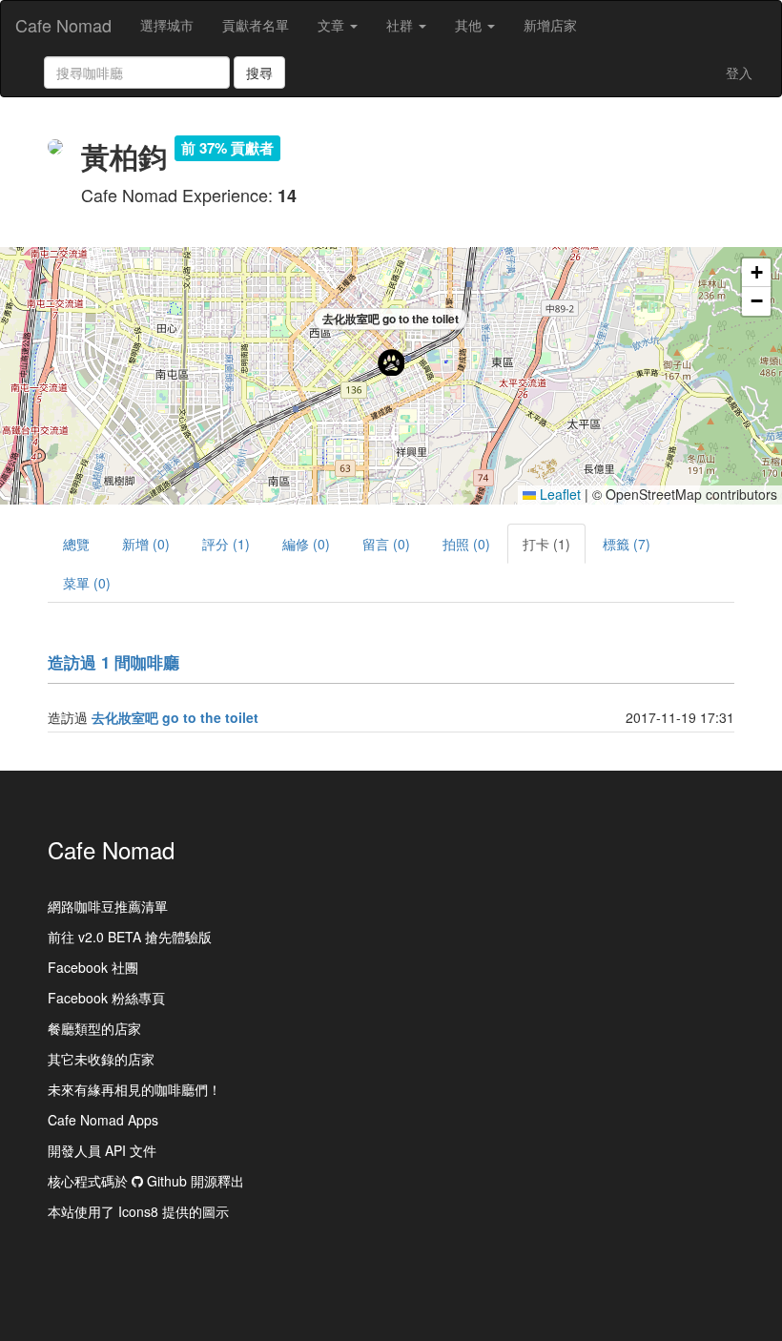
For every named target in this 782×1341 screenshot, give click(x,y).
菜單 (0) (87, 582)
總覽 (76, 543)
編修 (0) (306, 543)
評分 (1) (226, 543)
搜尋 (259, 72)
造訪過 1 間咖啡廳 (113, 661)
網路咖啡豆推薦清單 (108, 906)
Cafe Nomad (63, 24)
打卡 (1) (546, 543)
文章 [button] (333, 24)
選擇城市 (167, 24)
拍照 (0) (466, 543)
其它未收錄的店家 (101, 1058)
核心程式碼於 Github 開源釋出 (146, 1180)
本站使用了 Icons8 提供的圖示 (138, 1211)
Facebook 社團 (93, 967)
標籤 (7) (626, 543)
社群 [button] (401, 24)
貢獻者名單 (255, 24)
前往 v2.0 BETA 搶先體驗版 (130, 936)
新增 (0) (146, 543)
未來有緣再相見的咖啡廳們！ (134, 1089)
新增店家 (550, 24)
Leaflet (558, 494)
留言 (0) (386, 543)
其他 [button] (470, 24)
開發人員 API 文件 (102, 1150)
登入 (739, 72)
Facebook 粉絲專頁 (106, 997)
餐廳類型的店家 (94, 1028)
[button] (391, 362)
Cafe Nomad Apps (103, 1119)
